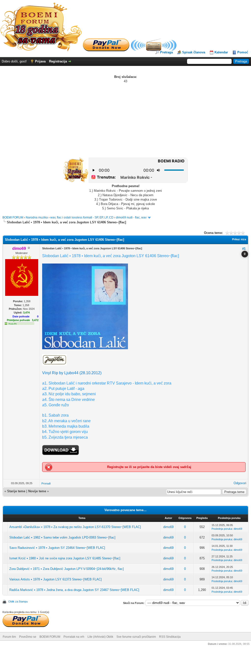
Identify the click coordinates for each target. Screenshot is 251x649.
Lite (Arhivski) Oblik (100, 636)
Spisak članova (193, 52)
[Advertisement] (125, 120)
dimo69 (168, 527)
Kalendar (221, 52)
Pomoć (242, 52)
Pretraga (166, 52)
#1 (244, 249)
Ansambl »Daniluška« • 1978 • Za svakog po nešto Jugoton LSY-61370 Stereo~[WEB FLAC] (75, 527)
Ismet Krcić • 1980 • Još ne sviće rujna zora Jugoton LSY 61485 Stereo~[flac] (64, 558)
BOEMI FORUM (12, 217)
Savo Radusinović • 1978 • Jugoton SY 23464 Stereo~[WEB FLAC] (57, 548)
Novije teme (37, 491)
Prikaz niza (239, 239)
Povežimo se (27, 636)
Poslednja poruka (222, 528)
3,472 (35, 320)
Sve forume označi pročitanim (136, 636)
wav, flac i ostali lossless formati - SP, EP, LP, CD (81, 217)
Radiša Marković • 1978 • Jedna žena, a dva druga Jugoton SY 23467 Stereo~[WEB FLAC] (74, 590)
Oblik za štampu (18, 601)
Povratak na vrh (73, 636)
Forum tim (9, 636)
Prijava (40, 61)
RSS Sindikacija (170, 636)
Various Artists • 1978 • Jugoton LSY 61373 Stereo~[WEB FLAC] (55, 579)
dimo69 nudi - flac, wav (131, 217)
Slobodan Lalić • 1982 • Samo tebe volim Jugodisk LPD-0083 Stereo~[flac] (62, 537)
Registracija (58, 61)
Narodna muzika (37, 217)
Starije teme (16, 491)
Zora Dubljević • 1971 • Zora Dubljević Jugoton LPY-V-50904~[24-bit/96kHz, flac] (66, 569)
